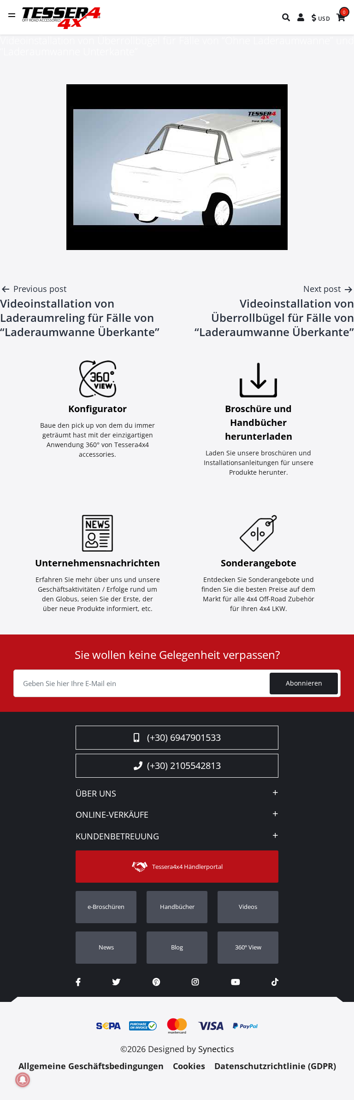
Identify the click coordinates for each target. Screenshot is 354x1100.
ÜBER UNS (96, 794)
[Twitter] (116, 982)
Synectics (216, 1048)
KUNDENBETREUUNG (117, 837)
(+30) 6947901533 (184, 737)
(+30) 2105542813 (184, 765)
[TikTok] (274, 982)
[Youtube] (235, 982)
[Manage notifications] (22, 1079)
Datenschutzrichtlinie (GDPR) (275, 1065)
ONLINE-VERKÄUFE (112, 815)
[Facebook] (78, 982)
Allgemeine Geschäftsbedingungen (91, 1065)
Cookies (189, 1065)
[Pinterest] (156, 982)
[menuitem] (286, 17)
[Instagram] (195, 982)
